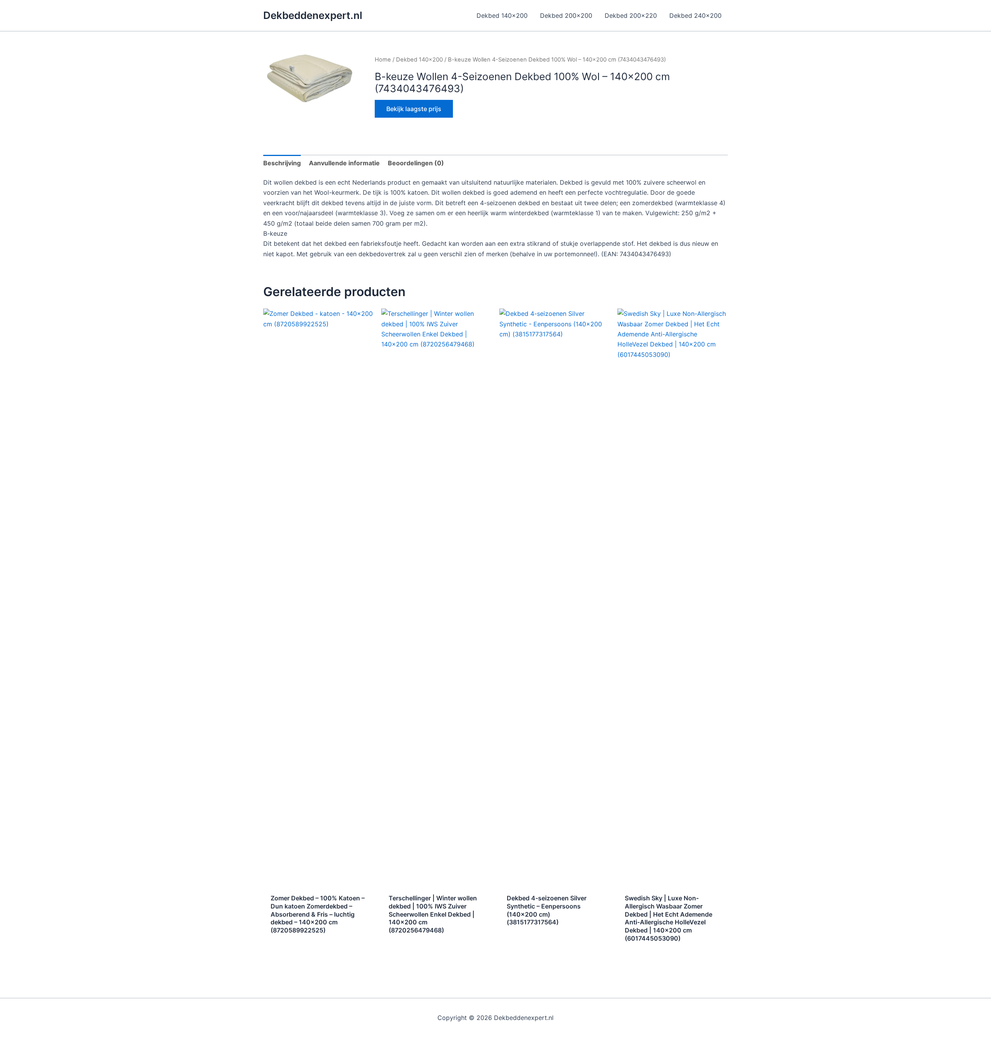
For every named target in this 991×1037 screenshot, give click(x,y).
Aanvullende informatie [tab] (344, 163)
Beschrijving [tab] (282, 163)
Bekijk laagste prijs (413, 109)
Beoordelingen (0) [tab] (416, 163)
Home (383, 59)
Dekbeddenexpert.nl (312, 15)
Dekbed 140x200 (419, 59)
